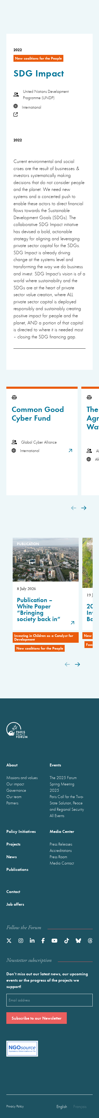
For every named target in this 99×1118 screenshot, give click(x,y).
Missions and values (21, 777)
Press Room (58, 856)
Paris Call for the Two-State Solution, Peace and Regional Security (67, 803)
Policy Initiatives (21, 831)
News (11, 856)
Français (79, 1106)
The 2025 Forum (63, 777)
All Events (57, 815)
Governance (16, 790)
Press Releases (61, 844)
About (11, 764)
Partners (12, 802)
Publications (17, 869)
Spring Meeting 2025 (62, 787)
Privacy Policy (15, 1106)
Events (55, 764)
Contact (13, 891)
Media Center (62, 831)
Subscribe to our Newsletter (37, 1018)
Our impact (15, 783)
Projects (13, 844)
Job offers (15, 904)
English (61, 1106)
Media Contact (62, 863)
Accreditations (61, 850)
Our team (13, 796)
